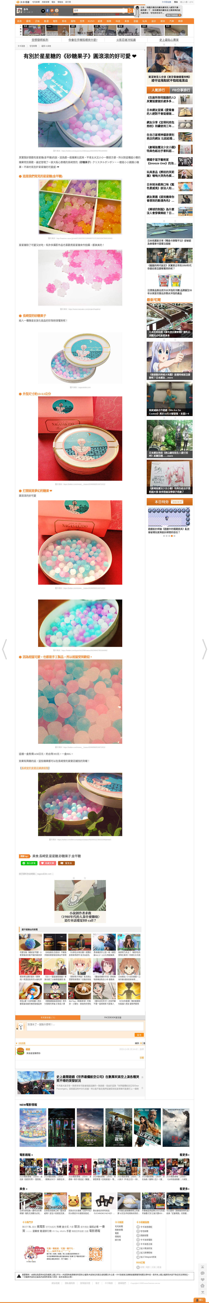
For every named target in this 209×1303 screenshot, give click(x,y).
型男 (82, 21)
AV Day (55, 1231)
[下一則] (204, 649)
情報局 (60, 2)
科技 (118, 21)
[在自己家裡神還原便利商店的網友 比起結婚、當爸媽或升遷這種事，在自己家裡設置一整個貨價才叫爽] (170, 136)
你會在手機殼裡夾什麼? (83, 40)
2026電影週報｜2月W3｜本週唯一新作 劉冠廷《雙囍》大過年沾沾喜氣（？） (80, 1178)
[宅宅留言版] (203, 1273)
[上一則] (4, 649)
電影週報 (94, 1230)
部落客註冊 (85, 1283)
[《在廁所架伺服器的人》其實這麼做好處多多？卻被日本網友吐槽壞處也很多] (170, 99)
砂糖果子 (65, 856)
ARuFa (63, 1231)
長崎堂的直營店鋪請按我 (34, 768)
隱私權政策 (70, 1283)
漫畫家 (35, 1231)
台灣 (104, 14)
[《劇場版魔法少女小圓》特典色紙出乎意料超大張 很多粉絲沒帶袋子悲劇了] (170, 149)
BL (30, 1226)
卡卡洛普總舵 (146, 1227)
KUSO (91, 21)
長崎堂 (43, 856)
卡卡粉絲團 (166, 2)
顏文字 (25, 1227)
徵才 (97, 1283)
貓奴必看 (94, 1226)
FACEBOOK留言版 (112, 1017)
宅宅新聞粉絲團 (47, 10)
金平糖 (76, 856)
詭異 (100, 21)
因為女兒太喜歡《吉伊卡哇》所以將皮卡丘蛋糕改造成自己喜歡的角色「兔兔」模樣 (80, 1212)
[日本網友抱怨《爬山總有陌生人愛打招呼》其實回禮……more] (170, 435)
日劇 (86, 1231)
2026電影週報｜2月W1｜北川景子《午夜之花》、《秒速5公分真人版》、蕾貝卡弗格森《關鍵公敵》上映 (129, 1178)
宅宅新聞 (36, 2)
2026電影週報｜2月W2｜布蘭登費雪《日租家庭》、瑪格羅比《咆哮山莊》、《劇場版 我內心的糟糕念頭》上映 (104, 1178)
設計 (153, 21)
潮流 (162, 21)
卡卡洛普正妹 (146, 1244)
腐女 (34, 1227)
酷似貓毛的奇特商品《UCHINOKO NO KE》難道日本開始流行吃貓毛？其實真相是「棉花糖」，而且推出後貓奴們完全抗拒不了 (104, 1212)
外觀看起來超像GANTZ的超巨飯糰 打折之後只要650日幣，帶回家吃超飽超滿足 (153, 1212)
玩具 (144, 21)
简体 (176, 2)
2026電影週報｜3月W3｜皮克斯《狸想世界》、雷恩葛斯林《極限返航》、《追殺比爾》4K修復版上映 (31, 1178)
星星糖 (53, 856)
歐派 (100, 14)
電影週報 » (26, 1154)
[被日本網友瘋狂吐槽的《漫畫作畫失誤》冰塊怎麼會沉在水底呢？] (164, 520)
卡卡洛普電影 (146, 1240)
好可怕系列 (51, 1227)
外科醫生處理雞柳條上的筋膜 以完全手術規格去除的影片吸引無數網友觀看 (129, 1212)
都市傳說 (85, 1227)
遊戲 (136, 21)
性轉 (59, 1226)
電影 (53, 2)
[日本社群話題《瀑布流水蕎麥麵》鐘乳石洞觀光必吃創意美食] (170, 322)
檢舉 (142, 1049)
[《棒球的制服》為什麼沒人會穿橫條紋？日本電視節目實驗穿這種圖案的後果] (170, 211)
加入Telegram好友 (148, 1257)
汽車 (171, 21)
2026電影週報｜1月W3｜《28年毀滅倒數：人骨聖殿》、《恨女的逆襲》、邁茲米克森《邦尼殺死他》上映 (177, 1178)
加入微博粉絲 (146, 1252)
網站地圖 (56, 1283)
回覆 (142, 1058)
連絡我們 (122, 1283)
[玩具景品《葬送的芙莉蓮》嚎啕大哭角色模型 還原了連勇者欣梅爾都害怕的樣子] (170, 174)
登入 (201, 1300)
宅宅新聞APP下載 (57, 10)
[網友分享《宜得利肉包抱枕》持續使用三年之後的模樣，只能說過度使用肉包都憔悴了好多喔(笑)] (170, 124)
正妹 (37, 21)
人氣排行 (158, 90)
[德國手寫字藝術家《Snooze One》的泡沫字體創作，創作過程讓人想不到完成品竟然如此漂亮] (170, 161)
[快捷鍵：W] (203, 1286)
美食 (127, 21)
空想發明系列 (40, 40)
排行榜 (68, 2)
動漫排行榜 (46, 1231)
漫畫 (117, 14)
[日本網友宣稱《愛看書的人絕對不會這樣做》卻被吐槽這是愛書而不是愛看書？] (170, 112)
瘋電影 (41, 1226)
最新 (28, 21)
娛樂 (109, 21)
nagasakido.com (44, 874)
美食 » (23, 1188)
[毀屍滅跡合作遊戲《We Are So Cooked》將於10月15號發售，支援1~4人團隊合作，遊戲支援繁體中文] (170, 401)
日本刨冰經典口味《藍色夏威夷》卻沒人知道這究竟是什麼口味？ (55, 1212)
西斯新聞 (45, 2)
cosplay (29, 1231)
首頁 (19, 21)
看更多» (184, 1154)
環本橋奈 (111, 14)
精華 (180, 21)
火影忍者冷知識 (126, 40)
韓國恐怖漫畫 (78, 1231)
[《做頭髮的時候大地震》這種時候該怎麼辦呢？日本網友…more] (170, 357)
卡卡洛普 (21, 46)
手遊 (68, 1231)
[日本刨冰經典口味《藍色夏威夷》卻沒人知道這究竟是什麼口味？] (170, 186)
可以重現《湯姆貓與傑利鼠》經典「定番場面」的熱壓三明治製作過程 (177, 1212)
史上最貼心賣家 (169, 40)
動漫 (93, 14)
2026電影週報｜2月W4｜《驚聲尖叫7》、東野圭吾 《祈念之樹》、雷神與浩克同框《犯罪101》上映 (55, 1178)
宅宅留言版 (48, 1017)
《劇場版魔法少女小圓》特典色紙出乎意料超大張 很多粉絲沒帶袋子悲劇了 (169, 490)
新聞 (142, 1267)
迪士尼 (81, 14)
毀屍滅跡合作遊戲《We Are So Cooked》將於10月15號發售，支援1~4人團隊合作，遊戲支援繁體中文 (169, 412)
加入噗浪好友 (52, 10)
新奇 (64, 21)
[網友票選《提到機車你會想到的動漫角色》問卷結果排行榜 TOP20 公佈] (170, 199)
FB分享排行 (181, 90)
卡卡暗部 (109, 1283)
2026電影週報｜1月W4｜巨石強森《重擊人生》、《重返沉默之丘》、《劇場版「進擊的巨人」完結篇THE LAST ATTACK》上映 (153, 1178)
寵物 (73, 21)
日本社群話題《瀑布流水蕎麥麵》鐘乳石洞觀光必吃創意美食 (169, 334)
